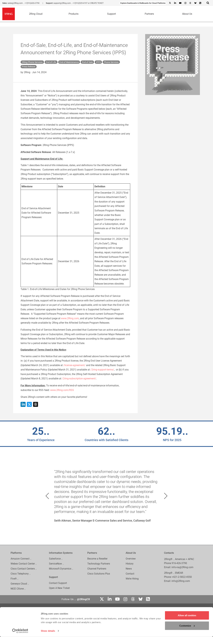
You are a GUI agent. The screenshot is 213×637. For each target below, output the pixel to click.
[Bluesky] (195, 3)
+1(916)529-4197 (80, 3)
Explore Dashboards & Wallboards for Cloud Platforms (142, 3)
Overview (131, 558)
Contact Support (58, 583)
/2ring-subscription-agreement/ (79, 378)
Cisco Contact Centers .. (24, 568)
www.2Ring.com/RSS (62, 390)
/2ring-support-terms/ (102, 369)
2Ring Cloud (35, 13)
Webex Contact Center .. (24, 563)
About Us (187, 13)
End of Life (51, 62)
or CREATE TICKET (96, 3)
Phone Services (111, 62)
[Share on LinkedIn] (23, 404)
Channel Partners (96, 568)
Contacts (169, 552)
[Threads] (190, 3)
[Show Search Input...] (208, 3)
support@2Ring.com (62, 3)
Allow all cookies (187, 615)
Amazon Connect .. (21, 558)
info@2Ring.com (181, 581)
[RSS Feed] (200, 3)
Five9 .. (14, 578)
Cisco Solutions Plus (98, 573)
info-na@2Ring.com (182, 567)
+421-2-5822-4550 (182, 576)
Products (73, 13)
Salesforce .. (56, 558)
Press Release (28, 66)
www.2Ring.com (70, 318)
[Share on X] (29, 404)
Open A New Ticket (59, 588)
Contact (130, 573)
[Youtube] (180, 3)
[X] (170, 3)
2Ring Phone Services (32, 62)
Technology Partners (98, 563)
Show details (48, 631)
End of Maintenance (69, 62)
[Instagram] (185, 3)
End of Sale (87, 62)
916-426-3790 (179, 563)
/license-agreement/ (74, 365)
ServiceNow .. (56, 563)
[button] (47, 496)
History (129, 563)
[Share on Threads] (35, 404)
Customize (185, 625)
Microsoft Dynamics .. (61, 568)
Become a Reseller (97, 558)
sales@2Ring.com (15, 3)
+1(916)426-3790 (32, 3)
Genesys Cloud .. (20, 583)
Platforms (16, 552)
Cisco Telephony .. (21, 573)
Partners (149, 13)
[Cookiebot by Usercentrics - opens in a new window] (20, 631)
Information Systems (61, 552)
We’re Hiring (132, 578)
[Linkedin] (175, 3)
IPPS (98, 62)
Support (111, 13)
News (129, 568)
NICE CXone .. (18, 588)
